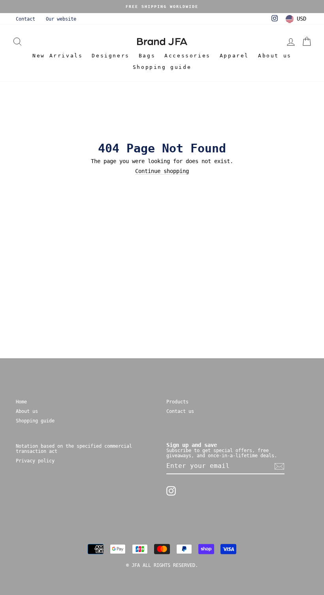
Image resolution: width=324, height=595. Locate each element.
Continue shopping (162, 171)
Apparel (234, 56)
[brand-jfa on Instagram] (171, 491)
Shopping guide (162, 67)
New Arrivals (57, 56)
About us (275, 56)
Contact (25, 19)
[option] (162, 6)
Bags (147, 56)
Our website (61, 19)
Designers (110, 56)
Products (177, 402)
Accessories (187, 56)
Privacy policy (35, 461)
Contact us (180, 411)
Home (21, 402)
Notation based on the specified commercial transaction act (74, 448)
